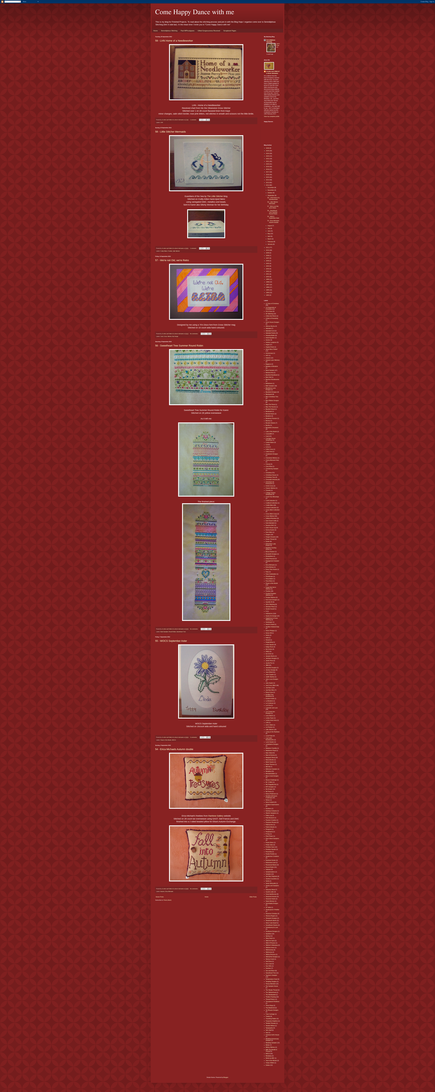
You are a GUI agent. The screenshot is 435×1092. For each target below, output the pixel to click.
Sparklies (268, 934)
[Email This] (200, 120)
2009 (267, 253)
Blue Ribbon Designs (272, 400)
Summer (268, 968)
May (269, 233)
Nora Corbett (270, 802)
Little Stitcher (176, 251)
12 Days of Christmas (272, 303)
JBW (267, 665)
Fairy (267, 572)
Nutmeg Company (271, 811)
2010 (267, 250)
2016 (267, 174)
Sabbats (268, 869)
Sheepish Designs (271, 918)
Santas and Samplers (272, 885)
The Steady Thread (271, 990)
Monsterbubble (270, 773)
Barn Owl (268, 377)
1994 (267, 292)
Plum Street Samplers (272, 838)
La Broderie (269, 701)
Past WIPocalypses (187, 31)
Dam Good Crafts (271, 521)
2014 (267, 180)
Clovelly (268, 490)
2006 (267, 261)
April (269, 236)
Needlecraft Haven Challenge (271, 796)
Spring (268, 936)
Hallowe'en (269, 613)
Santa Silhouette (271, 883)
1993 (267, 295)
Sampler (268, 874)
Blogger (225, 1077)
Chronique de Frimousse (270, 482)
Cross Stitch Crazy (271, 514)
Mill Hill (268, 767)
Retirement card (271, 862)
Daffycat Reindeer (271, 518)
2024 (267, 153)
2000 (267, 277)
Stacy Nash (269, 938)
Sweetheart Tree (181, 631)
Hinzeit (268, 640)
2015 (267, 177)
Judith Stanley (270, 677)
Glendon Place (270, 606)
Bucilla (268, 425)
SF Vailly (268, 907)
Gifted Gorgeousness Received (209, 31)
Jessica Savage (270, 670)
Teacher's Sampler (271, 975)
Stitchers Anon (270, 947)
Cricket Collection (271, 507)
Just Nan (268, 687)
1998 (267, 282)
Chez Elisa (269, 466)
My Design (175, 336)
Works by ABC (270, 1058)
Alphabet (268, 328)
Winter (268, 1045)
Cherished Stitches (271, 458)
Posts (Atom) (167, 900)
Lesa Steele (269, 715)
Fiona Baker (269, 579)
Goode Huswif (270, 609)
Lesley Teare (270, 718)
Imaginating (269, 642)
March (270, 239)
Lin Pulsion (269, 727)
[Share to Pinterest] (209, 120)
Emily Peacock (270, 558)
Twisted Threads (271, 1023)
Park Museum (270, 818)
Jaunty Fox (269, 663)
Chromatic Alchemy (272, 479)
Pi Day (268, 834)
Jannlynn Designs (271, 658)
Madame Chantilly (271, 748)
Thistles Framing (271, 997)
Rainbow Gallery (215, 816)
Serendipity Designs (272, 903)
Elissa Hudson (270, 551)
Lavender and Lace (272, 708)
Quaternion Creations (272, 856)
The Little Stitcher (215, 196)
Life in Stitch (269, 725)
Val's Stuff (269, 1030)
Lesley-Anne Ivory (271, 720)
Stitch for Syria (270, 940)
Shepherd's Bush (271, 920)
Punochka (269, 852)
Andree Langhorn (271, 342)
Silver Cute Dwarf (271, 923)
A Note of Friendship (272, 318)
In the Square (270, 644)
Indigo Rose (269, 647)
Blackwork (269, 394)
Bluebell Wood (270, 409)
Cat (267, 444)
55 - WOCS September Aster (171, 640)
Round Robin (172, 631)
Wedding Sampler (271, 1043)
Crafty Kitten (163, 251)
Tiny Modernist (270, 1008)
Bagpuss (268, 364)
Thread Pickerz (270, 999)
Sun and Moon (270, 970)
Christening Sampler (272, 468)
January (270, 244)
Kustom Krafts (270, 698)
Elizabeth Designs (271, 554)
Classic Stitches (270, 488)
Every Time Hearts (271, 569)
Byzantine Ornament (272, 427)
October (270, 193)
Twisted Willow (270, 1025)
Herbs (267, 635)
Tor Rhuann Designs (272, 1010)
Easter (268, 541)
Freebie (170, 251)
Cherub (268, 464)
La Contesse (269, 703)
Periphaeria (269, 831)
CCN (267, 447)
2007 (267, 258)
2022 (267, 158)
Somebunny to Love (272, 927)
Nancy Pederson (271, 794)
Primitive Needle (271, 849)
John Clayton (270, 674)
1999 (267, 279)
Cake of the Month (271, 431)
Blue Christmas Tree (272, 397)
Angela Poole (270, 347)
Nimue (268, 800)
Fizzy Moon (269, 581)
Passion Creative (271, 820)
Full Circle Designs (271, 600)
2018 (267, 169)
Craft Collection (270, 500)
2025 (267, 151)
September (271, 195)
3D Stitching (269, 314)
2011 (267, 247)
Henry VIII (269, 633)
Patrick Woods (270, 827)
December (271, 187)
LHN (161, 122)
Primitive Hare (270, 847)
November (271, 190)
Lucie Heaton (270, 742)
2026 (267, 148)
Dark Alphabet (270, 523)
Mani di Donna (270, 755)
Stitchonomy (269, 950)
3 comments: (193, 737)
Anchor (268, 340)
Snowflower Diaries (272, 925)
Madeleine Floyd (271, 750)
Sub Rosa (269, 961)
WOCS (174, 740)
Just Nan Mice (270, 690)
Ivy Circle (268, 654)
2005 (267, 263)
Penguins (269, 829)
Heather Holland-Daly (272, 627)
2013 (267, 182)
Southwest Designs (272, 931)
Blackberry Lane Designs (271, 388)
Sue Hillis (269, 966)
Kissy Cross (269, 692)
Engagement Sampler (272, 561)
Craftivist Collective (271, 503)
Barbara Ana (269, 372)
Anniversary (269, 353)
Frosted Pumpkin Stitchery (271, 594)
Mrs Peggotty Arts (271, 784)
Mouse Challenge (271, 780)
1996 (267, 287)
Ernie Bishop (270, 567)
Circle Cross (269, 486)
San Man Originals (271, 876)
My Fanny (269, 791)
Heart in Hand (270, 624)
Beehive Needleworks (272, 379)
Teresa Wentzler (271, 984)
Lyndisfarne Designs (272, 744)
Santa (267, 881)
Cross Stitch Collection (273, 510)
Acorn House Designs (272, 322)
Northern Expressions (272, 804)
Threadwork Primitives (272, 1001)
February (270, 241)
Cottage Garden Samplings (271, 493)
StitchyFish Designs (272, 957)
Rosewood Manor (271, 865)
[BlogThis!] (202, 120)
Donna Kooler (270, 530)
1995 (267, 290)
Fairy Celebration (271, 574)
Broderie (268, 416)
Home (155, 31)
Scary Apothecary (271, 894)
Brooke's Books (270, 423)
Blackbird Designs (271, 392)
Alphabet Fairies (271, 333)
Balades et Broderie (272, 366)
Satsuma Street (270, 889)
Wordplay (269, 1056)
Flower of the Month (165, 740)
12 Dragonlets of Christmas (271, 308)
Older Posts (253, 897)
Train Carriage (270, 1014)
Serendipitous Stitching (169, 31)
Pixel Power (269, 836)
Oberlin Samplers (271, 813)
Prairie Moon (270, 842)
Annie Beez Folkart (271, 349)
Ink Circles (269, 649)
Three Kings (269, 1005)
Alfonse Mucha (270, 326)
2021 (267, 161)
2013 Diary (269, 311)
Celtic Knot (269, 451)
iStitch (267, 651)
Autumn (162, 891)
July (269, 228)
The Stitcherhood (271, 992)
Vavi (267, 1032)
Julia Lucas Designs (272, 679)
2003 (267, 269)
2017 (267, 172)
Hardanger (269, 622)
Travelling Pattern (271, 1018)
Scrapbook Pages (229, 31)
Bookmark (269, 411)
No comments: (194, 333)
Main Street (269, 753)
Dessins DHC (270, 525)
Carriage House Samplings (271, 439)
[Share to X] (204, 120)
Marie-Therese (270, 764)
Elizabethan (269, 556)
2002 (267, 271)
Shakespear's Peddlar (272, 909)
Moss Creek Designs (272, 776)
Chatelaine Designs (272, 454)
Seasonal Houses (271, 896)
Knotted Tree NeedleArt (270, 695)
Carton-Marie (270, 442)
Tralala (268, 1016)
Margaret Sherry (271, 757)
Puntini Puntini (270, 854)
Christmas (269, 472)
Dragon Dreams (271, 537)
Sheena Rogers (270, 916)
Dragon (268, 534)
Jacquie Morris (270, 656)
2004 (267, 266)
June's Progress (278, 45)
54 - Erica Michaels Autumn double (174, 749)
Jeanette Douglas (271, 667)
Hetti (267, 637)
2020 (267, 164)
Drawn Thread (270, 539)
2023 (267, 156)
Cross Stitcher (168, 336)
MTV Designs (270, 787)
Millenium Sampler (271, 769)
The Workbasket (271, 994)
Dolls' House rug (271, 527)
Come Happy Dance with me (194, 11)
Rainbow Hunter (271, 860)
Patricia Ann (269, 824)
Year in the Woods (271, 1060)
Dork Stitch (269, 532)
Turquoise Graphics (272, 1021)
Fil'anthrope (269, 576)
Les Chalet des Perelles (270, 712)
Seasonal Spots (270, 899)
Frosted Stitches (271, 597)
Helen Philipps (270, 630)
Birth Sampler (270, 386)
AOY (267, 355)
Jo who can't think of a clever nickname (272, 72)
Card (161, 336)
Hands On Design (271, 616)
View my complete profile (271, 116)
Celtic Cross (269, 449)
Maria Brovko (270, 760)
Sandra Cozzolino (271, 879)
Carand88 (269, 434)
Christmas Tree (270, 477)
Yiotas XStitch (270, 1063)
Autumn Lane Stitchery (273, 360)
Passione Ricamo (271, 822)
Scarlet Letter (270, 892)
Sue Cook (269, 964)
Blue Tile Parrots (271, 407)
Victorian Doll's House (272, 1035)
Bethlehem (269, 383)
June (269, 231)
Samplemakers (270, 872)
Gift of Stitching (270, 604)
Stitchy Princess (270, 954)
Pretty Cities (269, 845)
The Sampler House (272, 986)
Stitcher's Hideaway (272, 945)
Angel (267, 344)
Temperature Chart (271, 979)
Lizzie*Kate (269, 736)
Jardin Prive (269, 660)
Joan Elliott (269, 672)
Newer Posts (160, 897)
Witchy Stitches (270, 1047)
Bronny (268, 420)
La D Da (268, 705)
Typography (269, 1028)
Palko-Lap (269, 815)
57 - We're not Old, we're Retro (172, 260)
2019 (267, 166)
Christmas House (271, 475)
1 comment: (193, 119)
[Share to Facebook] (206, 120)
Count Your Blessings (272, 497)
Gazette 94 (269, 602)
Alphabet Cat (270, 331)
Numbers (268, 808)
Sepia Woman (270, 901)
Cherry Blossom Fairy (272, 460)
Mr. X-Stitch (269, 782)
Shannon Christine (271, 913)
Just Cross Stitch (271, 685)
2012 (267, 185)
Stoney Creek (270, 959)
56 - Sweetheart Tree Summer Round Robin (179, 345)
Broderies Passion (271, 418)
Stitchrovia (269, 952)
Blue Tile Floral (270, 404)
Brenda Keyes (270, 414)
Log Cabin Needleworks (270, 738)
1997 (267, 284)
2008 (267, 255)
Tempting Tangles (271, 981)
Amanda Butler (270, 335)
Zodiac (268, 1065)
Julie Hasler (269, 683)
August (270, 225)
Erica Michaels (169, 891)
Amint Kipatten (270, 338)
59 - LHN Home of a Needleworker (174, 40)
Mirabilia (268, 771)
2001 (267, 274)
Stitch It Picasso (270, 943)
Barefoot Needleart (271, 375)
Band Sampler (164, 631)
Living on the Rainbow (272, 732)
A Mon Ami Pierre (271, 316)
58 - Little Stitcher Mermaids (170, 131)
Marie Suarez (270, 762)
